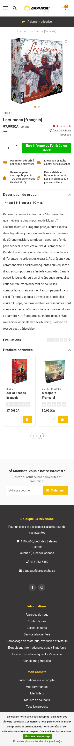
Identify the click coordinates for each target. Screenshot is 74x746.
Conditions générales (37, 660)
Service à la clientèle (37, 634)
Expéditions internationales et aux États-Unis (37, 647)
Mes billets (37, 693)
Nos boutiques (37, 621)
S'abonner (57, 490)
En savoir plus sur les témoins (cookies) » (37, 741)
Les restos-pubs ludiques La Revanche (37, 654)
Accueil (22, 31)
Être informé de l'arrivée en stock (46, 148)
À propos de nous (37, 614)
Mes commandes (37, 686)
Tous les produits (37, 706)
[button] (35, 107)
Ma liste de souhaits (37, 700)
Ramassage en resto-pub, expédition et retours (37, 641)
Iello (7, 113)
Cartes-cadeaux (37, 627)
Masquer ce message (37, 736)
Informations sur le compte (37, 680)
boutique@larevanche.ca (39, 570)
